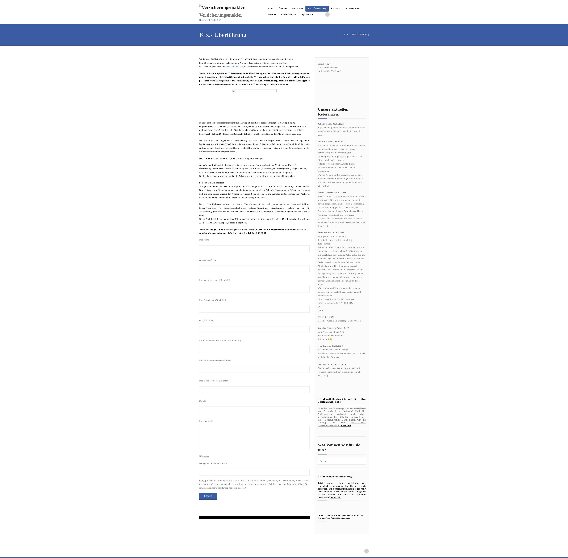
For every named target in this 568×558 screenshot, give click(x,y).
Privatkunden (352, 9)
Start (346, 34)
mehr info (346, 425)
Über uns (283, 9)
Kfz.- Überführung (317, 9)
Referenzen (297, 9)
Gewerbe (335, 9)
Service (271, 14)
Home (270, 9)
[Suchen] (319, 14)
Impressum (306, 14)
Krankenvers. (287, 14)
